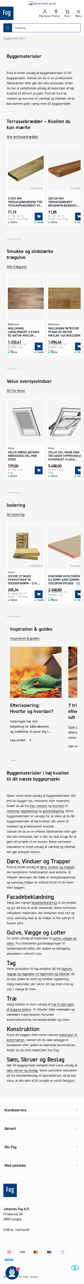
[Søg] (8, 28)
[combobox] (46, 28)
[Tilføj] (39, 216)
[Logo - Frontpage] (19, 13)
